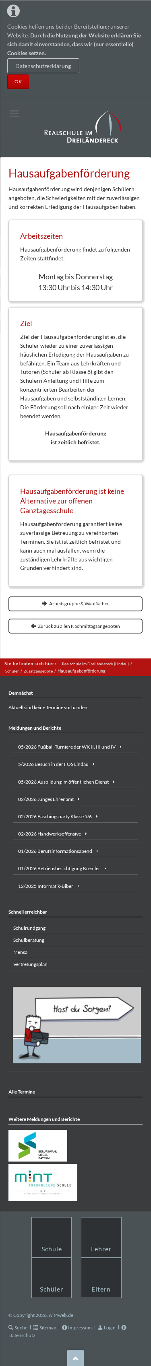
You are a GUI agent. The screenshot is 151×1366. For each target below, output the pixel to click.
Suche (20, 1328)
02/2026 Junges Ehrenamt (46, 799)
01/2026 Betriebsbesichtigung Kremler (59, 868)
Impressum (80, 1328)
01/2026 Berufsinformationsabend (55, 851)
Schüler (12, 671)
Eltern (101, 1289)
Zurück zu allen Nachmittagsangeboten (78, 626)
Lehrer (101, 1249)
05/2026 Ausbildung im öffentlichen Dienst (63, 782)
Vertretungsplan (30, 964)
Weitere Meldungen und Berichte (44, 1119)
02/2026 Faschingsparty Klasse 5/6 (55, 816)
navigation (14, 114)
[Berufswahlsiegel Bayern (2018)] (37, 1146)
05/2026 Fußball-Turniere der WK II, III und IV (67, 747)
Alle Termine (21, 1092)
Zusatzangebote (38, 671)
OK (18, 81)
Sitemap (47, 1328)
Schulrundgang (29, 928)
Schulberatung (28, 940)
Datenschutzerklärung (43, 65)
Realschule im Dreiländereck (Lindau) (95, 663)
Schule (51, 1249)
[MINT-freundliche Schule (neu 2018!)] (42, 1182)
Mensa (20, 952)
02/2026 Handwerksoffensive (49, 834)
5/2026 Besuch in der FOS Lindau (53, 764)
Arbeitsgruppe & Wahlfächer (78, 603)
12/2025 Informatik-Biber (45, 886)
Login (110, 1328)
